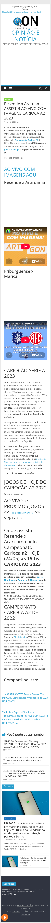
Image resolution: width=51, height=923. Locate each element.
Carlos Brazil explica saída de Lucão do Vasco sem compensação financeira (23, 759)
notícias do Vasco (22, 462)
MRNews (12, 894)
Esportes (8, 99)
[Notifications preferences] (4, 917)
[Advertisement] (25, 67)
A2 (27, 140)
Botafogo (22, 580)
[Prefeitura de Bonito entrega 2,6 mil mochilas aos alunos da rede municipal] (10, 857)
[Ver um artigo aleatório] (46, 88)
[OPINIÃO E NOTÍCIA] (5, 88)
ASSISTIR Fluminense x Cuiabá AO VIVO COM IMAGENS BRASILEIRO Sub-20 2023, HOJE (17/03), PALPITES (24, 773)
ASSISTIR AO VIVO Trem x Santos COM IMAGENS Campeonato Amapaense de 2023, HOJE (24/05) (25, 698)
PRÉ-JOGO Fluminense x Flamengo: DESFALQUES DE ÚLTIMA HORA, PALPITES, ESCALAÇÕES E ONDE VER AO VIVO (25, 744)
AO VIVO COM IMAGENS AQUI (21, 172)
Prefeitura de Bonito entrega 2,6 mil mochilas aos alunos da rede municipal (33, 860)
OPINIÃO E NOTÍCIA (25, 36)
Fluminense (10, 580)
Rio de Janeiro (20, 637)
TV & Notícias (9, 819)
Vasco (40, 577)
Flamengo (35, 580)
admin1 (23, 839)
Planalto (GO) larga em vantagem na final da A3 (21, 12)
